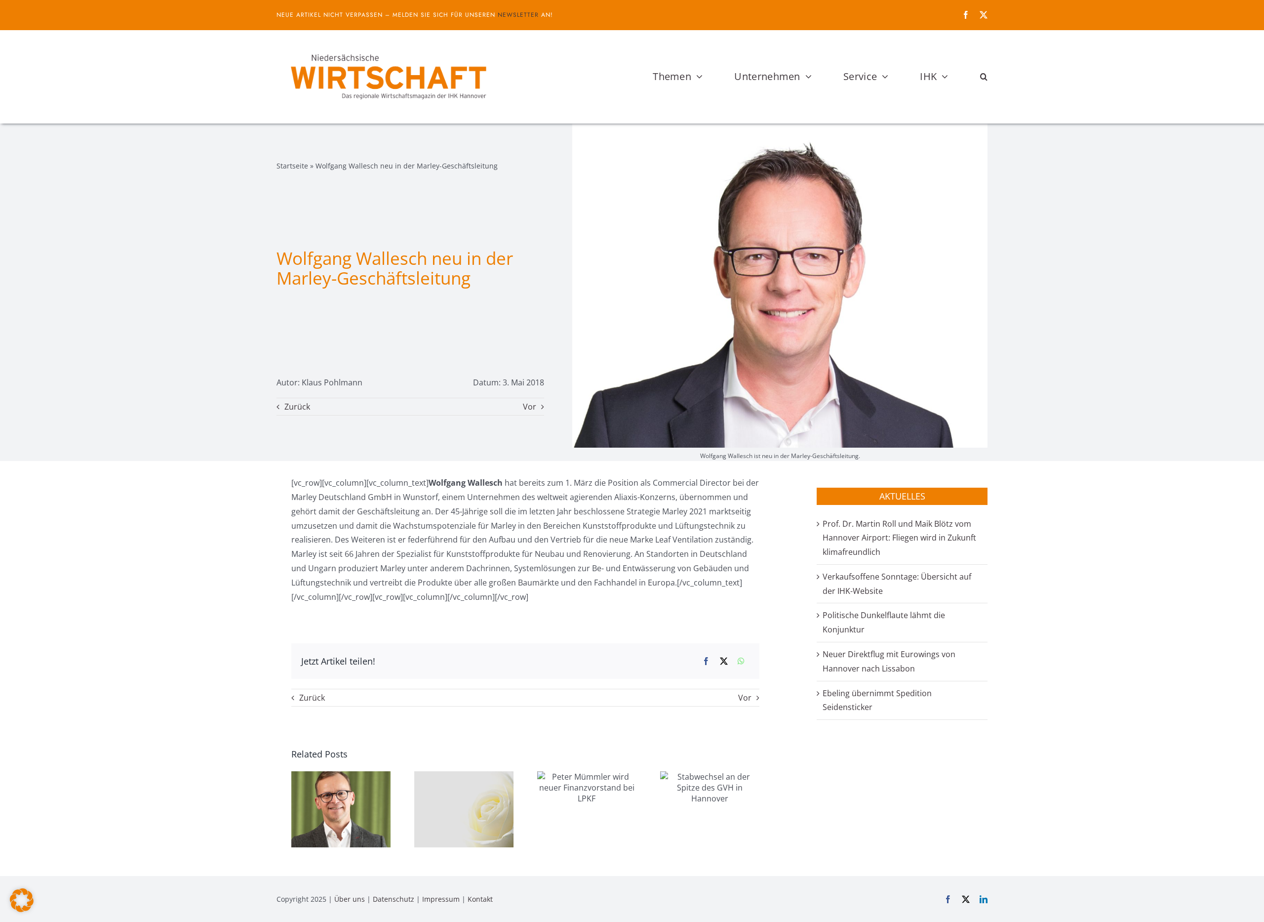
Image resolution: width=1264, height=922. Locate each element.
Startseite (292, 165)
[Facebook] (706, 661)
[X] (724, 661)
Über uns (349, 899)
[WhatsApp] (741, 661)
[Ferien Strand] (387, 48)
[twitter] (984, 15)
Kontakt (480, 899)
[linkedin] (984, 899)
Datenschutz (393, 899)
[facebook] (966, 15)
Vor (529, 406)
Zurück (297, 406)
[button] (984, 76)
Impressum (441, 899)
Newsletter (518, 14)
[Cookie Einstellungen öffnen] (22, 909)
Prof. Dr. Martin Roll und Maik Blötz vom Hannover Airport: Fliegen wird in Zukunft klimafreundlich (899, 538)
